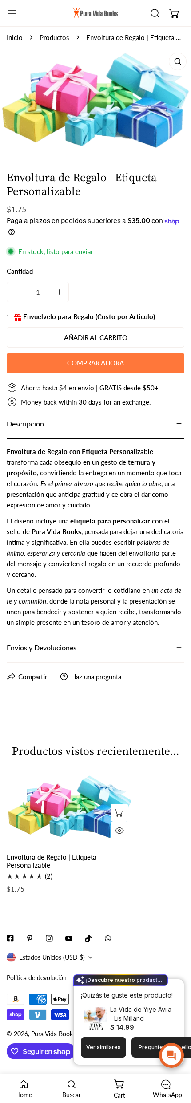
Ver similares (103, 1047)
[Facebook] (10, 938)
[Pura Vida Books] (95, 13)
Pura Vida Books (53, 1034)
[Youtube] (69, 938)
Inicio (15, 37)
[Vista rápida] (119, 830)
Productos (54, 37)
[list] (95, 102)
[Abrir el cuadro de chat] (171, 1055)
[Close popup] (163, 987)
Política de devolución (37, 977)
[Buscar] (155, 13)
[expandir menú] (12, 13)
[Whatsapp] (108, 938)
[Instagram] (49, 938)
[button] (174, 13)
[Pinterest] (30, 938)
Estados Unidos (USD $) (52, 957)
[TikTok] (88, 938)
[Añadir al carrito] (119, 813)
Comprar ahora (95, 363)
